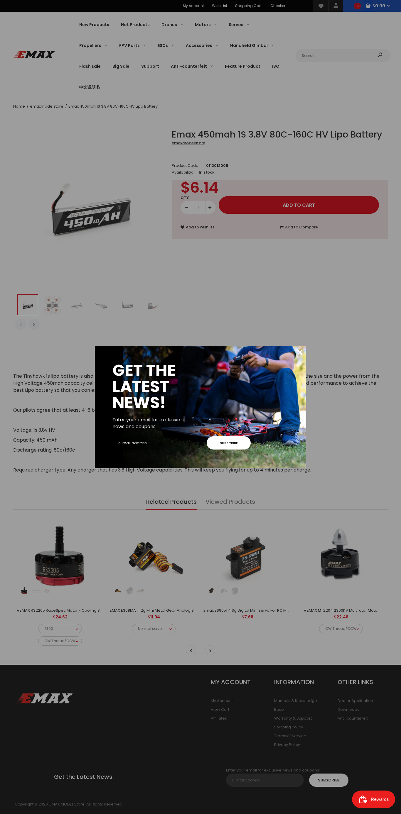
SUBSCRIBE (229, 443)
